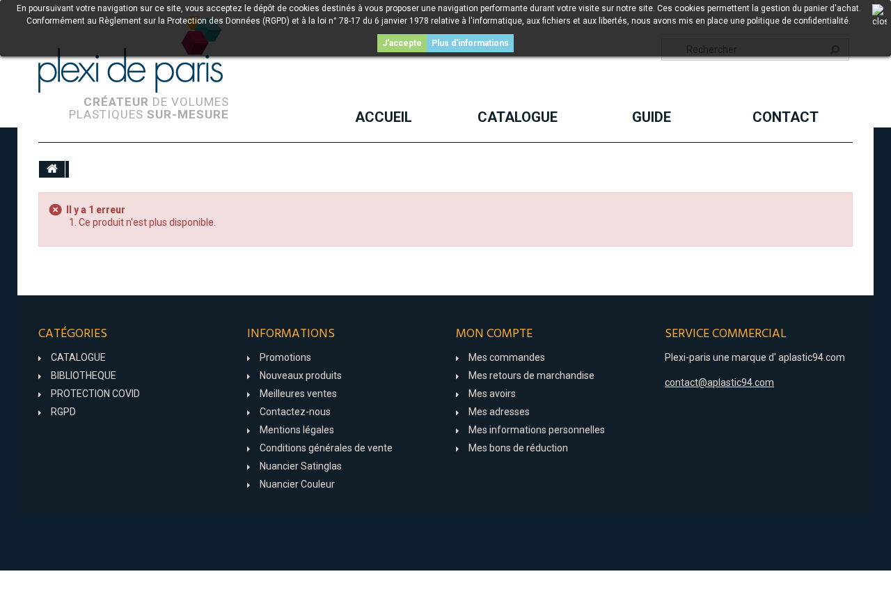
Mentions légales (297, 429)
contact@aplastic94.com (719, 382)
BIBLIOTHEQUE (83, 375)
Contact (785, 117)
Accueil (383, 117)
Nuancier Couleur (297, 484)
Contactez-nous (295, 411)
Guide (651, 117)
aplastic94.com (811, 357)
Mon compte (494, 334)
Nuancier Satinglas (301, 466)
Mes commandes (506, 357)
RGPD (63, 411)
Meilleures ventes (298, 393)
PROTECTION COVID (95, 393)
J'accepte (402, 43)
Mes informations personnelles (536, 429)
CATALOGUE (518, 117)
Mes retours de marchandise (531, 375)
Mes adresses (499, 411)
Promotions (285, 357)
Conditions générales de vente (326, 447)
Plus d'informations (470, 43)
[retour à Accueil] (52, 169)
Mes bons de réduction (518, 447)
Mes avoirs (492, 393)
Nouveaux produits (301, 375)
